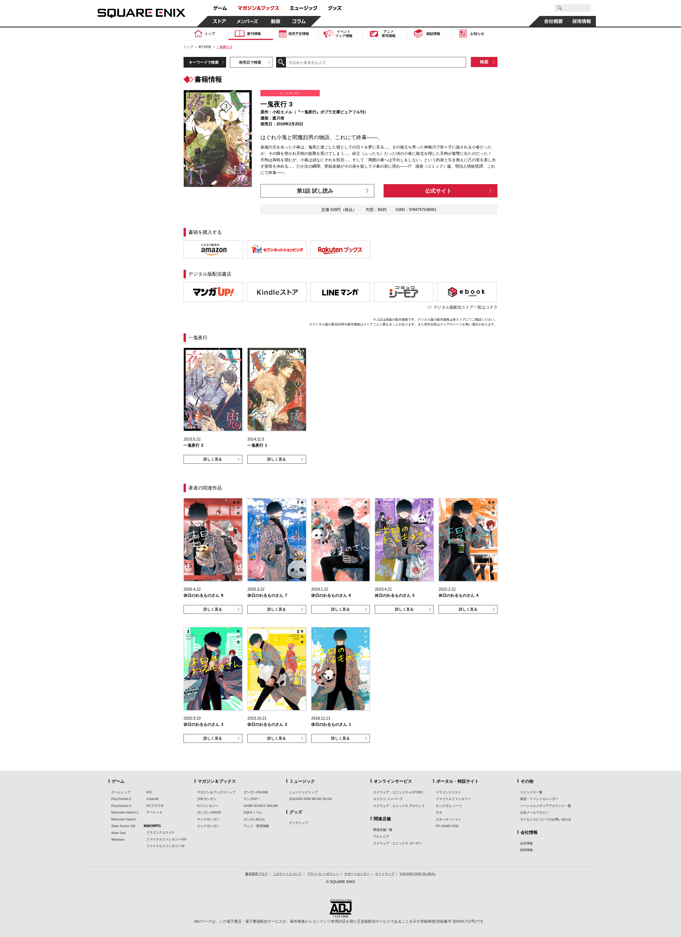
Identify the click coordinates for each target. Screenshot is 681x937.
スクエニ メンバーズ (388, 799)
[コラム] (299, 21)
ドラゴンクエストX (160, 832)
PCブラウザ (155, 806)
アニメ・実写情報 (256, 826)
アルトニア (381, 836)
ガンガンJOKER (209, 812)
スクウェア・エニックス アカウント (399, 806)
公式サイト (438, 191)
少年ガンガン (206, 799)
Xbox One (118, 833)
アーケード (154, 812)
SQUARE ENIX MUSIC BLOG (310, 799)
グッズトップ (298, 823)
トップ (188, 47)
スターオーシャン (448, 819)
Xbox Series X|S (123, 826)
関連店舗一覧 (382, 830)
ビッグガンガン (208, 826)
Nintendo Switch (123, 819)
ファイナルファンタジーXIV (166, 839)
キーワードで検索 (204, 62)
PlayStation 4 (121, 806)
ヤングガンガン (208, 819)
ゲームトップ (120, 792)
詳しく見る (213, 459)
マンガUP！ (252, 799)
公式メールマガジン (534, 812)
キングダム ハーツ (449, 806)
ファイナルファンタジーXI (165, 846)
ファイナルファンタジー (453, 799)
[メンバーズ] (247, 21)
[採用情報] (582, 21)
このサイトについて (287, 874)
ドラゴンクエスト (448, 792)
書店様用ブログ (256, 874)
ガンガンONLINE (255, 792)
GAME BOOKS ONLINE (260, 806)
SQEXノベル (252, 812)
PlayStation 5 (121, 799)
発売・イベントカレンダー (539, 799)
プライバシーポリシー (323, 874)
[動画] (275, 21)
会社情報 (526, 843)
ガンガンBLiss (254, 819)
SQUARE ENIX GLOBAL (418, 874)
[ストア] (219, 21)
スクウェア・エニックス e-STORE (398, 792)
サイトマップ (384, 874)
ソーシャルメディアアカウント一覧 (545, 806)
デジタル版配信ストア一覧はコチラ (465, 307)
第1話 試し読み (315, 191)
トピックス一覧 (531, 792)
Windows (118, 839)
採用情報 (526, 850)
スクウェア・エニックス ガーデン (397, 843)
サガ (439, 812)
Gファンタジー (208, 806)
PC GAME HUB (447, 826)
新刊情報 (204, 47)
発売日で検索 (250, 62)
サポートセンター (357, 874)
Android (152, 799)
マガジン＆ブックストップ (216, 792)
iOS (149, 792)
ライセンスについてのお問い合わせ (545, 819)
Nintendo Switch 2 (124, 812)
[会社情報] (553, 21)
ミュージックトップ (303, 792)
